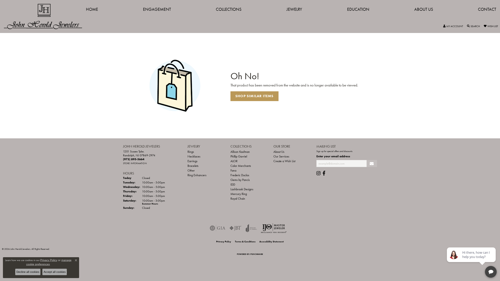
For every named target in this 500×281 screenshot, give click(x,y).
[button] (453, 26)
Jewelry (294, 9)
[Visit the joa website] (251, 228)
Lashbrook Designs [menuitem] (241, 189)
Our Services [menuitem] (281, 156)
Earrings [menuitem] (192, 161)
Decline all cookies (27, 271)
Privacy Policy (223, 241)
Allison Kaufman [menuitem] (240, 152)
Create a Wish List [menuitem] (284, 161)
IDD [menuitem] (232, 184)
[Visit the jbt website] (235, 228)
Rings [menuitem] (191, 152)
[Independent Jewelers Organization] (273, 228)
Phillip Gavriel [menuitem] (238, 156)
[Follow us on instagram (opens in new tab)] (318, 173)
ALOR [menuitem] (234, 161)
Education (358, 9)
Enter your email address (333, 156)
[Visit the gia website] (217, 228)
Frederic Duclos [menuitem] (239, 175)
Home (92, 9)
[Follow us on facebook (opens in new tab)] (323, 173)
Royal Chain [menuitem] (237, 199)
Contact (487, 9)
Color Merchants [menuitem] (240, 166)
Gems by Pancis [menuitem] (240, 180)
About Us (423, 9)
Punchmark (256, 254)
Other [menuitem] (191, 170)
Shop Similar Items (254, 96)
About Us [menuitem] (278, 152)
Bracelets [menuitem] (193, 166)
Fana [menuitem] (233, 170)
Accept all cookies (55, 271)
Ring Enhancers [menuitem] (197, 175)
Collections (228, 9)
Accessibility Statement (271, 241)
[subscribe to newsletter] (372, 163)
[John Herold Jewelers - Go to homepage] (45, 16)
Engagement (157, 9)
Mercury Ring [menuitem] (238, 194)
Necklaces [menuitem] (194, 156)
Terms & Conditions (245, 241)
